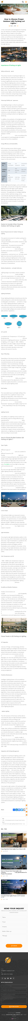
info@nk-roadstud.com (8, 970)
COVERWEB (18, 1012)
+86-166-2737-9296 (7, 974)
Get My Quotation (15, 1006)
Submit (15, 945)
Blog (8, 5)
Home (4, 5)
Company (12, 5)
